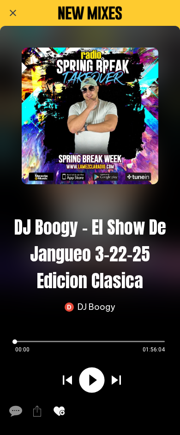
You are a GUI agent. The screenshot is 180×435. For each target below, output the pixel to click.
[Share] (37, 411)
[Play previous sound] (67, 380)
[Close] (12, 12)
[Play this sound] (92, 380)
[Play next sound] (116, 380)
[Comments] (15, 411)
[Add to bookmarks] (59, 411)
